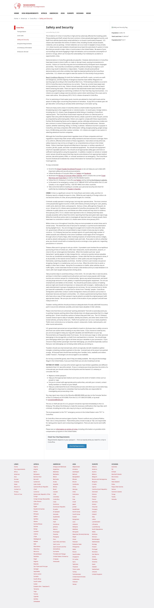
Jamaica (55, 527)
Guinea (36, 526)
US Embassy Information (24, 47)
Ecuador (55, 509)
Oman (74, 539)
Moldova (94, 534)
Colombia (56, 497)
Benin (35, 472)
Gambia (36, 519)
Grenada (55, 514)
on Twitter (77, 180)
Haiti (54, 522)
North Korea (76, 512)
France (94, 499)
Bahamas (56, 472)
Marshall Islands (117, 474)
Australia (114, 467)
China (74, 487)
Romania (94, 552)
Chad (35, 489)
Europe (16, 479)
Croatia (94, 484)
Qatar (74, 549)
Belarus (94, 474)
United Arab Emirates (79, 577)
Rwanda (36, 564)
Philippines (76, 547)
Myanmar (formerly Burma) (81, 534)
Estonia (94, 494)
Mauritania (37, 546)
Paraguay (56, 537)
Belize (55, 477)
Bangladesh (76, 477)
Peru (54, 539)
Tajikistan (75, 564)
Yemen (75, 584)
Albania (94, 467)
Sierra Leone (37, 574)
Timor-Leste (76, 569)
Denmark (95, 492)
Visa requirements (19, 469)
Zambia (36, 599)
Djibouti (36, 504)
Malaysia (75, 527)
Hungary (94, 509)
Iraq (74, 499)
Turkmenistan (77, 574)
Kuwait (75, 517)
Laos (74, 522)
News (15, 484)
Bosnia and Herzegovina (99, 479)
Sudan (35, 584)
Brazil (55, 489)
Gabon (36, 516)
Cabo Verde (37, 484)
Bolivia (55, 487)
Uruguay (55, 559)
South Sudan (37, 581)
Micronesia (115, 477)
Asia (15, 477)
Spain (93, 564)
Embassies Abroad (22, 51)
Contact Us (17, 489)
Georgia (75, 489)
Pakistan (75, 542)
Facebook (87, 173)
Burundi (36, 479)
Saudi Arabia (76, 554)
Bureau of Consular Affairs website (70, 176)
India (74, 492)
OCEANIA (80, 13)
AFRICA (44, 13)
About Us (17, 487)
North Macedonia (97, 529)
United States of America (60, 556)
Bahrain (75, 474)
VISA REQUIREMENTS (30, 13)
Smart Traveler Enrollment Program (69, 169)
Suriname (56, 551)
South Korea (76, 514)
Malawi (36, 541)
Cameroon (37, 482)
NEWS (88, 13)
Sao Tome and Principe (41, 566)
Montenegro (96, 539)
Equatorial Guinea (39, 509)
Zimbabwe (37, 601)
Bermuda (56, 479)
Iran (74, 497)
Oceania (16, 482)
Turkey (75, 572)
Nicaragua (56, 532)
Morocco (36, 551)
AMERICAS (54, 13)
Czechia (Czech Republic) (99, 489)
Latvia (94, 519)
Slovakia (94, 559)
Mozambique (38, 554)
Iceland (94, 512)
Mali (35, 544)
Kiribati (114, 472)
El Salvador (56, 512)
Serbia (94, 557)
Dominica (56, 504)
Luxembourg (96, 527)
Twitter (78, 173)
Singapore (76, 557)
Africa (16, 472)
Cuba (54, 502)
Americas (24, 18)
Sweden (94, 567)
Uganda (36, 596)
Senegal (36, 569)
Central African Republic (41, 487)
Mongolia (75, 532)
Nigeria (36, 561)
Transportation (21, 31)
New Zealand (115, 482)
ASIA (63, 13)
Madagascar (37, 539)
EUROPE (70, 13)
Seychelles (37, 571)
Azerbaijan (76, 472)
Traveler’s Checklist (74, 189)
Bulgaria (94, 482)
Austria (94, 472)
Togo (35, 591)
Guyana (55, 519)
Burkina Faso (37, 477)
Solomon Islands (117, 492)
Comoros (36, 492)
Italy (93, 517)
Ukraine (94, 572)
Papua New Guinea (117, 487)
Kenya (35, 529)
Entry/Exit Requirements (24, 43)
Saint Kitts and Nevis (59, 542)
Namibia (36, 556)
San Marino (95, 554)
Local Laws (20, 35)
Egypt (35, 506)
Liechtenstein (96, 522)
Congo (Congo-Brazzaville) (42, 499)
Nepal (74, 537)
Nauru (113, 479)
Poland (94, 547)
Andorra (94, 469)
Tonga (113, 494)
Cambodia (76, 484)
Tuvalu (113, 497)
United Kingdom (97, 574)
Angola (36, 469)
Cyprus (94, 487)
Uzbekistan (76, 579)
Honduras (56, 524)
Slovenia (94, 562)
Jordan (75, 507)
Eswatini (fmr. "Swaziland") (41, 586)
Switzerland (95, 569)
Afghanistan (76, 467)
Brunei (75, 482)
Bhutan (75, 479)
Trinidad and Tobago (59, 554)
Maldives (75, 529)
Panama (55, 534)
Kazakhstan (76, 509)
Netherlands (96, 542)
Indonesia (76, 494)
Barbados (56, 474)
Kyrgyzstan (76, 519)
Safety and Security (45, 18)
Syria (74, 562)
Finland (94, 497)
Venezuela (56, 561)
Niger (35, 559)
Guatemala (56, 517)
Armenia (75, 469)
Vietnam (75, 582)
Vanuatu (114, 499)
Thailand (75, 567)
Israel (74, 502)
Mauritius (36, 549)
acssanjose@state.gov (55, 400)
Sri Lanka (75, 559)
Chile (54, 494)
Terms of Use (18, 494)
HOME (16, 13)
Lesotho (36, 531)
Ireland (94, 514)
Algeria (36, 467)
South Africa (37, 579)
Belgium (94, 477)
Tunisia (36, 594)
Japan (74, 504)
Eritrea (36, 511)
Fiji (112, 469)
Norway (94, 544)
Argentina (56, 469)
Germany (94, 502)
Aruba (55, 482)
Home (16, 18)
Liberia (36, 534)
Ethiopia (36, 514)
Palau (113, 484)
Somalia (36, 576)
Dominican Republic (59, 507)
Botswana (36, 474)
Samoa (114, 489)
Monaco (94, 537)
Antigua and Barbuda (59, 467)
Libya (35, 536)
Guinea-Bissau (38, 524)
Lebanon (75, 524)
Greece (94, 504)
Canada (55, 492)
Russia (74, 552)
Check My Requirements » (77, 446)
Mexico (55, 529)
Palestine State (77, 544)
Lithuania (95, 524)
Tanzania (36, 589)
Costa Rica (33, 18)
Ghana (36, 521)
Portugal (94, 549)
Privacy (16, 492)
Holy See (94, 507)
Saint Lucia (56, 544)
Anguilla (55, 484)
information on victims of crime (66, 429)
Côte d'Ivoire (37, 501)
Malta (93, 532)
